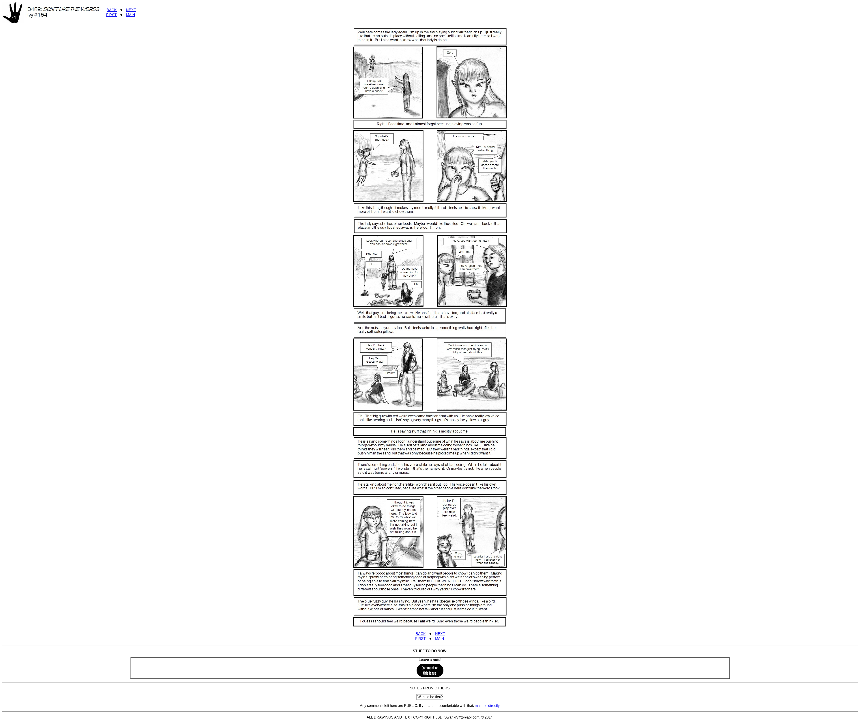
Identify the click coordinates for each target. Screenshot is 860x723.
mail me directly (487, 706)
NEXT (131, 10)
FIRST (111, 15)
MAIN (130, 15)
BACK (112, 10)
